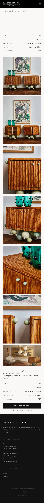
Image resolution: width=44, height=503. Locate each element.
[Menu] (40, 4)
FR (33, 4)
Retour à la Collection (16, 11)
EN (36, 4)
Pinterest (6, 476)
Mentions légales (22, 492)
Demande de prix (22, 406)
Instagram (6, 473)
